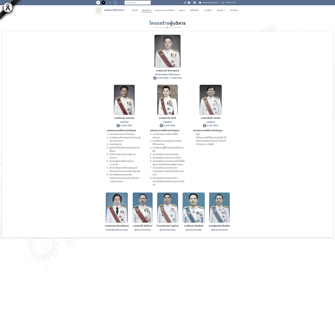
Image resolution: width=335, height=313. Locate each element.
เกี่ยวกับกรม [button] (146, 10)
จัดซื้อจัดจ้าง (194, 10)
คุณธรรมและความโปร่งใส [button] (164, 10)
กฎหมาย (182, 10)
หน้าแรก (135, 10)
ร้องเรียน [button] (220, 10)
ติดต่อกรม (234, 10)
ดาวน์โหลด (208, 10)
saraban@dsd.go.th (210, 2)
